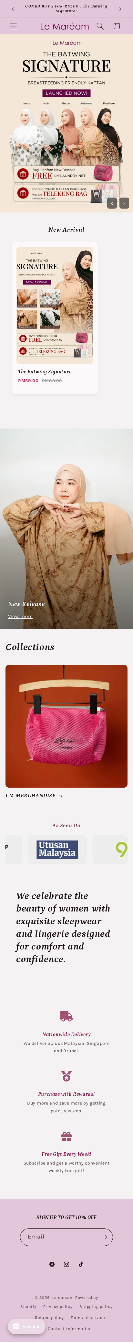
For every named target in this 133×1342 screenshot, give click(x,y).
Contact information (70, 1328)
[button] (13, 26)
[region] (66, 320)
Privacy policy (58, 1306)
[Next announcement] (120, 9)
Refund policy (49, 1317)
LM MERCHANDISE (30, 795)
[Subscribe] (105, 1237)
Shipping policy (96, 1306)
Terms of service (88, 1317)
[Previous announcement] (12, 9)
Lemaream (63, 1297)
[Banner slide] (66, 123)
